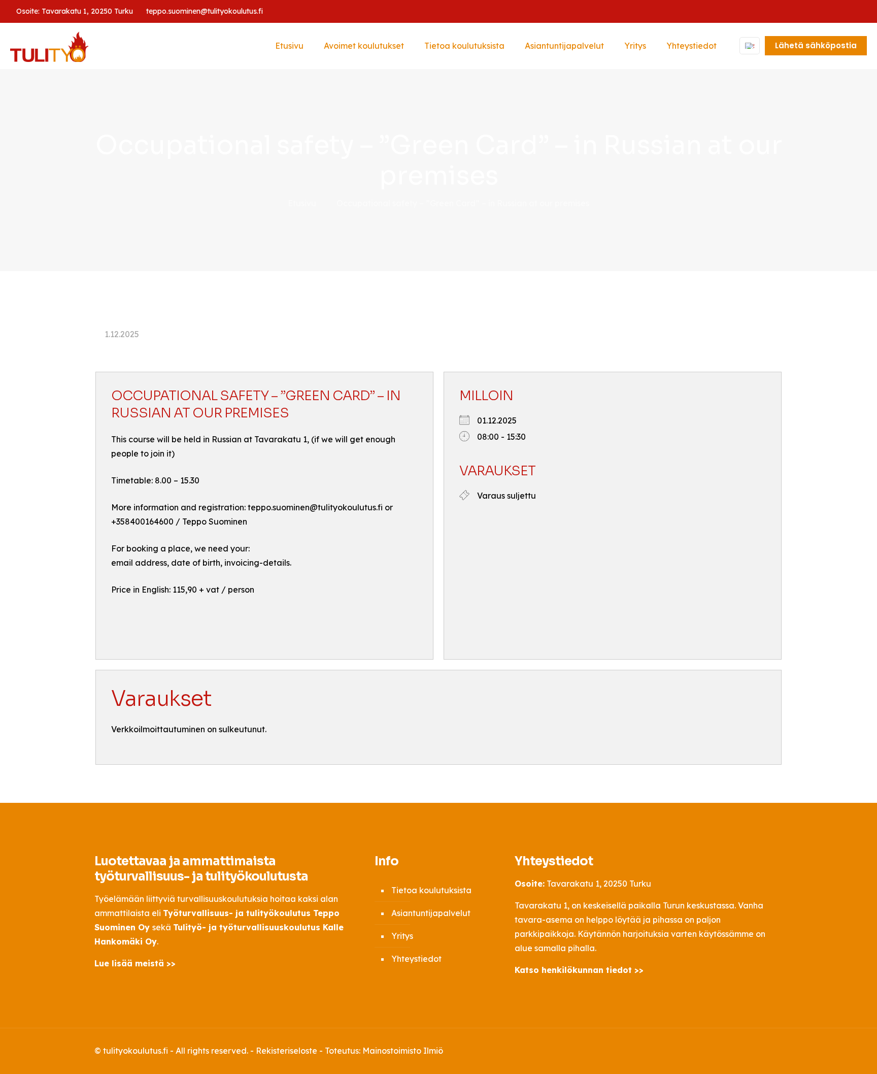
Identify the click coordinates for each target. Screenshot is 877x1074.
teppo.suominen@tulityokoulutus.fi (204, 11)
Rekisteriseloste (286, 1051)
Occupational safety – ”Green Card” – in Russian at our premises (462, 203)
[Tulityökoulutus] (49, 46)
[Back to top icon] (772, 1049)
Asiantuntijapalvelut (430, 913)
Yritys (402, 936)
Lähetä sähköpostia (816, 45)
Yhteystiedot (416, 959)
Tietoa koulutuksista (431, 890)
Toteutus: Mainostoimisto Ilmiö (384, 1051)
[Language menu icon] (749, 45)
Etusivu (302, 203)
